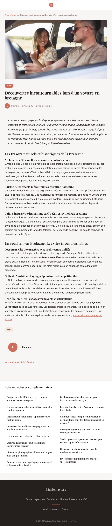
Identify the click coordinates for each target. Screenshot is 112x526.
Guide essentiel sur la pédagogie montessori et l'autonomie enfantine (29, 464)
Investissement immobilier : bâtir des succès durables (79, 460)
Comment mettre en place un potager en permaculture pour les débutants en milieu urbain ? (82, 419)
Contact (66, 509)
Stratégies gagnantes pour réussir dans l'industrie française (80, 431)
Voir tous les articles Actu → (19, 362)
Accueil (8, 15)
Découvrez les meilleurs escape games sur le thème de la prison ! (28, 428)
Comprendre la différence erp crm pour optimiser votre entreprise (27, 399)
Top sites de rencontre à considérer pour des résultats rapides (29, 408)
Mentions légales (50, 509)
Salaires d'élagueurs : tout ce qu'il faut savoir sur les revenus (26, 444)
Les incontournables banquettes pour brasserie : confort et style (79, 399)
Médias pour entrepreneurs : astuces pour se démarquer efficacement (81, 441)
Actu (15, 15)
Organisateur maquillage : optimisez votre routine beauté (28, 418)
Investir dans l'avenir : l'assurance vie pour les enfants (82, 408)
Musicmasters (56, 489)
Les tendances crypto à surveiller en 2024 (28, 436)
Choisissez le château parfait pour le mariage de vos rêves (78, 450)
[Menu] (60, 5)
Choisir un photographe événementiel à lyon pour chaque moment (29, 454)
